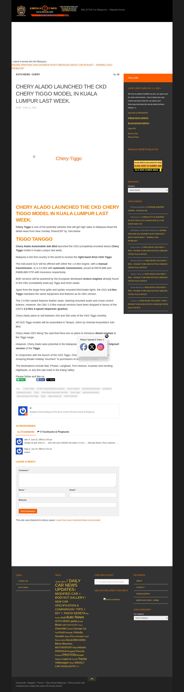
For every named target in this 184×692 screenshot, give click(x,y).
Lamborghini (79, 636)
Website (23, 500)
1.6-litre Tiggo (28, 389)
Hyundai (59, 636)
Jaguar (67, 636)
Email (73, 490)
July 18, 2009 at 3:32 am (41, 449)
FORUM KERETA (143, 594)
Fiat (56, 633)
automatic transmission (91, 389)
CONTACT (140, 587)
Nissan (82, 647)
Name (22, 490)
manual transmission (91, 392)
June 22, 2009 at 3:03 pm (41, 440)
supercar (67, 659)
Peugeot (71, 651)
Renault (80, 655)
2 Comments (27, 432)
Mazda (69, 640)
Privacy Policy (133, 137)
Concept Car (79, 628)
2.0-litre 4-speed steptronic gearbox (51, 389)
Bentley (80, 621)
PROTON (69, 655)
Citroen (69, 629)
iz (20, 107)
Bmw (58, 624)
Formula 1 (69, 632)
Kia (72, 636)
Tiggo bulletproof (54, 396)
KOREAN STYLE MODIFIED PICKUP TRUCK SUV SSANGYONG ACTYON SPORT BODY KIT (146, 220)
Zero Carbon (23, 587)
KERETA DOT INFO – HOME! (147, 600)
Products (58, 655)
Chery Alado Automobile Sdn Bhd (55, 392)
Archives (131, 186)
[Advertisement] (72, 42)
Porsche (79, 651)
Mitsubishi (67, 644)
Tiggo (43, 396)
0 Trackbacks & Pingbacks (54, 432)
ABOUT (139, 581)
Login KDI (132, 128)
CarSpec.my (23, 581)
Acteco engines (73, 389)
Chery (36, 74)
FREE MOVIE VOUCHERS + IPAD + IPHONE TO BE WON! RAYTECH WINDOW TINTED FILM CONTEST (147, 250)
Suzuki (75, 659)
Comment (24, 470)
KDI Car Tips (133, 134)
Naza (75, 647)
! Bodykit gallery (60, 582)
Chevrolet (60, 628)
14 (118, 74)
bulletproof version (24, 392)
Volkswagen (62, 662)
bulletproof (107, 389)
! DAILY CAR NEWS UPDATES (67, 585)
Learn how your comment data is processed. (78, 520)
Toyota (82, 658)
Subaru (58, 659)
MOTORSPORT (63, 647)
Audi (63, 617)
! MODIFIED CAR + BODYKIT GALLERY (70, 593)
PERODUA (61, 651)
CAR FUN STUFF (70, 625)
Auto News (23, 74)
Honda (78, 632)
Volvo (71, 663)
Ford (61, 632)
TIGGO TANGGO (70, 396)
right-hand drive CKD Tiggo (27, 396)
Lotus (63, 640)
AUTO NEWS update (66, 621)
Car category (139, 614)
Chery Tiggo (75, 392)
